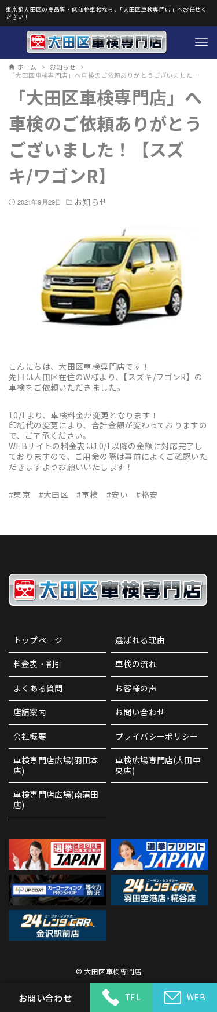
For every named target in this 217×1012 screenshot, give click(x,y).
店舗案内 (30, 712)
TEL (133, 997)
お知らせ (91, 202)
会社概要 (30, 736)
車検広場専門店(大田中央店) (158, 765)
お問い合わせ (140, 712)
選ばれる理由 (140, 640)
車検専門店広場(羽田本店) (56, 765)
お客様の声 (136, 688)
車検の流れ (136, 663)
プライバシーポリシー (156, 736)
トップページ (38, 640)
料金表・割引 (38, 663)
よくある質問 (38, 688)
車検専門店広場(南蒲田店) (56, 799)
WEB (196, 997)
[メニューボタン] (201, 42)
